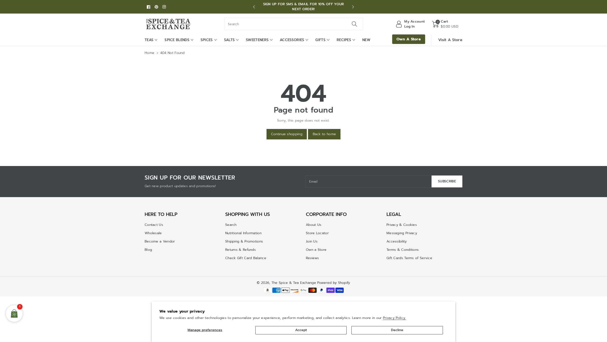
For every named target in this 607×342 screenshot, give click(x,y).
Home (149, 52)
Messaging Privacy (401, 233)
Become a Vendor (160, 241)
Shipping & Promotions (244, 241)
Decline (397, 330)
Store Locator (317, 233)
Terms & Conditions (402, 249)
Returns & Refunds (240, 249)
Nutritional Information (243, 233)
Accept (301, 330)
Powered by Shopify (333, 282)
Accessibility (396, 241)
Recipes (344, 40)
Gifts (320, 40)
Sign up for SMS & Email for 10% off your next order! (303, 7)
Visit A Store (450, 40)
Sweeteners (257, 40)
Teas (149, 40)
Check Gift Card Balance (245, 258)
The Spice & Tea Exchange (293, 282)
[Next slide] (352, 7)
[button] (445, 24)
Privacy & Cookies (401, 224)
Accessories (292, 40)
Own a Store (316, 249)
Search (231, 224)
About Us (313, 224)
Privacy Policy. (394, 317)
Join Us (311, 241)
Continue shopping (286, 134)
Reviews (312, 258)
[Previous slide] (254, 7)
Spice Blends (177, 40)
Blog (148, 249)
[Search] (354, 24)
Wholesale (153, 233)
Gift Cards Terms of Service (409, 258)
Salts (229, 40)
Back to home (324, 134)
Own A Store (408, 39)
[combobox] (293, 24)
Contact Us (154, 224)
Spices (207, 40)
